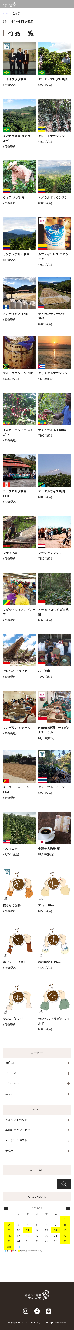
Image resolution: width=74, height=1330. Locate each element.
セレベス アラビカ (15, 670)
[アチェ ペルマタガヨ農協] (54, 589)
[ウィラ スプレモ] (19, 176)
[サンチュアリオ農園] (19, 233)
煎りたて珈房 (12, 905)
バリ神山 (44, 670)
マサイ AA (10, 552)
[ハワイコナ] (19, 828)
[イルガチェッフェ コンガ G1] (19, 409)
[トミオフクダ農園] (19, 58)
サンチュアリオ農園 (16, 254)
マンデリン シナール (17, 727)
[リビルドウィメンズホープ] (19, 589)
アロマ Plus (46, 905)
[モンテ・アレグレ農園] (54, 58)
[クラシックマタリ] (54, 532)
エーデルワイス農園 (51, 491)
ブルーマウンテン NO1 (18, 373)
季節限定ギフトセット (19, 1130)
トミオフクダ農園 (15, 79)
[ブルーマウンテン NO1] (19, 352)
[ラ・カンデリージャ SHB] (54, 293)
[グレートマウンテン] (54, 115)
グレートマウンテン (51, 135)
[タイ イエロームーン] (54, 766)
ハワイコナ (10, 848)
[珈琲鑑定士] (54, 941)
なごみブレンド (13, 1018)
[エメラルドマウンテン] (54, 176)
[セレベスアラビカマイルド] (54, 998)
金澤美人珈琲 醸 (49, 848)
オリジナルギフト (16, 1140)
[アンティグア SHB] (19, 293)
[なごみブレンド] (19, 998)
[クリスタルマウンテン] (54, 352)
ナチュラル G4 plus (52, 429)
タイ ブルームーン (51, 787)
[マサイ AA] (19, 532)
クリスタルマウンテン (53, 373)
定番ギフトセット (16, 1120)
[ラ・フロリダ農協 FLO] (19, 470)
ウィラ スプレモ (14, 197)
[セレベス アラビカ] (19, 650)
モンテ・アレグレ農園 (53, 79)
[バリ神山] (54, 650)
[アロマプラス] (54, 884)
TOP (5, 13)
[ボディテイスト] (19, 941)
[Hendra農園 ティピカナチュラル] (54, 707)
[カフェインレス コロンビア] (54, 233)
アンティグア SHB (15, 313)
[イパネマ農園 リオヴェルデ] (19, 115)
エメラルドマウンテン (53, 197)
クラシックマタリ (50, 552)
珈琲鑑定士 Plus (49, 961)
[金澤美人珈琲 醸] (54, 828)
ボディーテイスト (15, 961)
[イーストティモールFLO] (19, 766)
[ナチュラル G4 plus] (54, 409)
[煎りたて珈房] (19, 884)
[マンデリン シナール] (19, 707)
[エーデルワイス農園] (54, 470)
